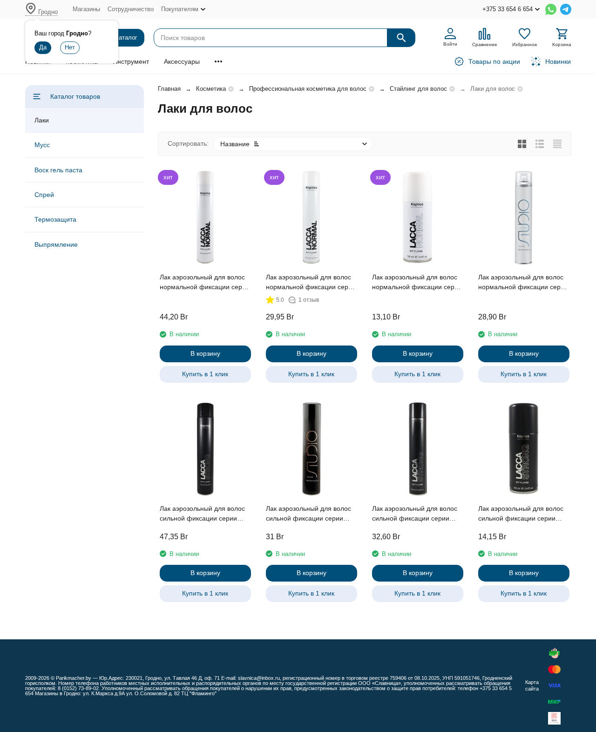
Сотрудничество (131, 9)
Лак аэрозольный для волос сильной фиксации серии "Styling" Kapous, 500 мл (414, 514)
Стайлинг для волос (418, 88)
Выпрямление (56, 244)
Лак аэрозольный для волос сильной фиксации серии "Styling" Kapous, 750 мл (202, 514)
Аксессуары (182, 61)
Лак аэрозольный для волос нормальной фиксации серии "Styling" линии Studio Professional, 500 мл (523, 282)
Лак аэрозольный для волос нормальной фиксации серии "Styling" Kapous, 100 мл (417, 282)
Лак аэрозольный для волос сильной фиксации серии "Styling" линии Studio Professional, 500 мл (308, 514)
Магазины (86, 9)
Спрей (44, 194)
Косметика (211, 88)
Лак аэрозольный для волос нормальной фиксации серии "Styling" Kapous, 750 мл (205, 282)
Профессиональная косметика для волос (307, 88)
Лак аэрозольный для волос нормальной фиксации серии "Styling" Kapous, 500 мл (311, 282)
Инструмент (131, 61)
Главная (169, 88)
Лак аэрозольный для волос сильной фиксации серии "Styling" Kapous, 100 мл (520, 514)
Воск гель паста (58, 170)
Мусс (42, 145)
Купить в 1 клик (205, 374)
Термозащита (55, 219)
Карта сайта (532, 685)
